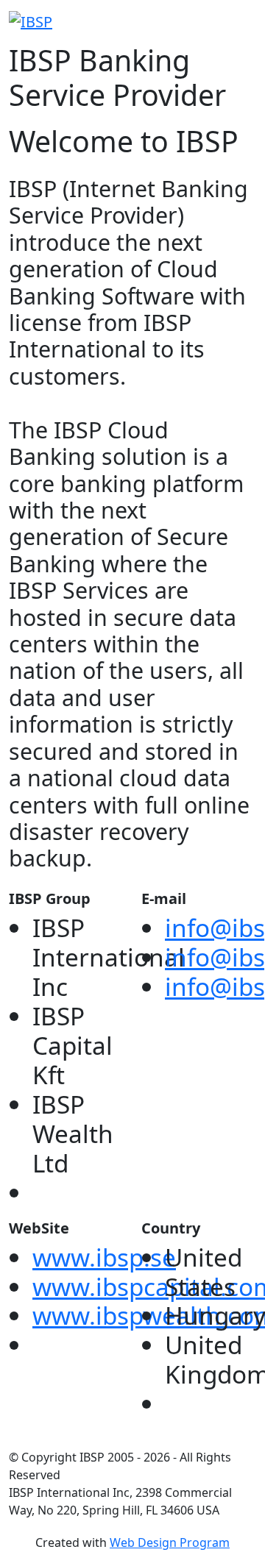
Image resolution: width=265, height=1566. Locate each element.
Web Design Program (170, 1542)
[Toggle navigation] (246, 21)
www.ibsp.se (104, 1257)
